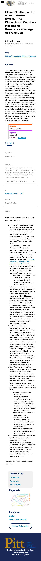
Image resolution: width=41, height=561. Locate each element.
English (12, 516)
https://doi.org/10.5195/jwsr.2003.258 (20, 56)
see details (22, 138)
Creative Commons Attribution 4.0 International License (22, 262)
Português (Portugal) (18, 519)
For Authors (14, 481)
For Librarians (15, 484)
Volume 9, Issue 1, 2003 (14, 194)
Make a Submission (20, 526)
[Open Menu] (2, 2)
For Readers (14, 477)
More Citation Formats (17, 181)
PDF (10, 143)
